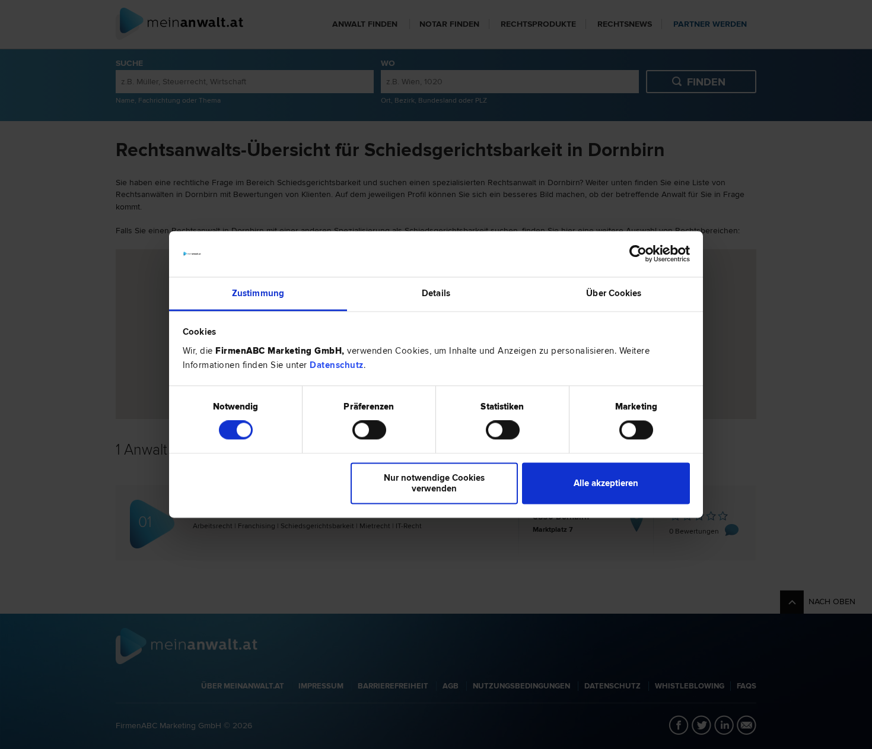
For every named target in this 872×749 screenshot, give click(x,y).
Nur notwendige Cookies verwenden (434, 483)
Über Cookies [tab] (613, 293)
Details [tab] (436, 293)
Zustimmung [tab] (258, 293)
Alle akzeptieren (606, 483)
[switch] (369, 430)
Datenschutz (337, 365)
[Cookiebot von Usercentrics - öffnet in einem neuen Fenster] (638, 254)
